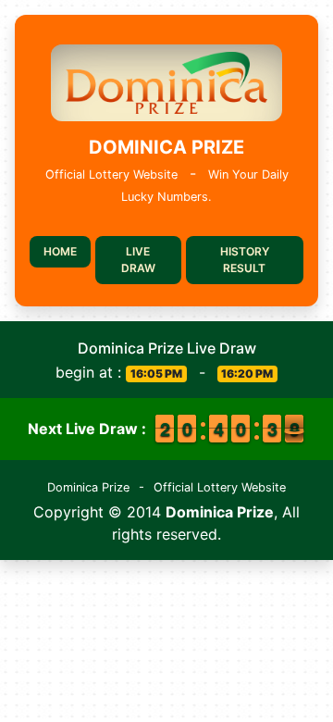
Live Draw (138, 259)
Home (60, 251)
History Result (244, 259)
